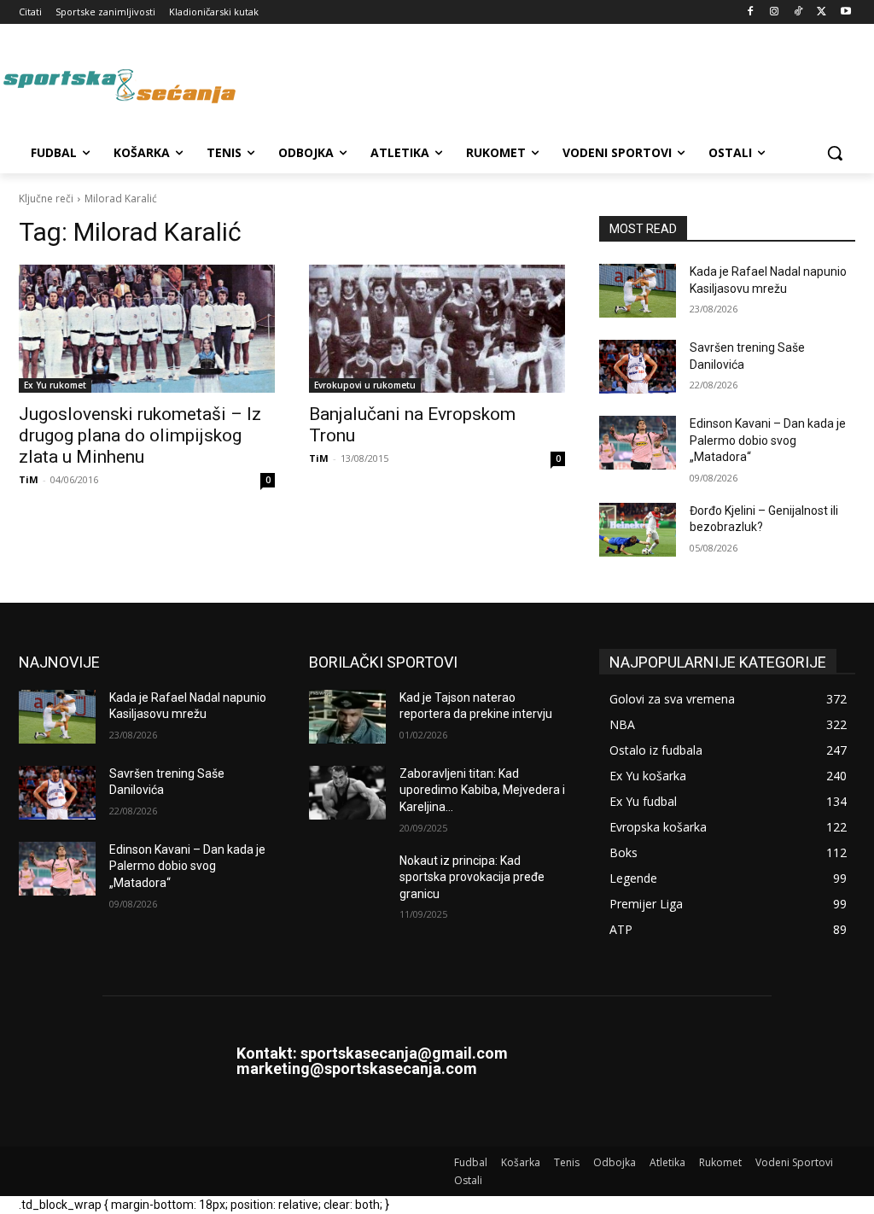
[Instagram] (774, 12)
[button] (834, 152)
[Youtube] (845, 12)
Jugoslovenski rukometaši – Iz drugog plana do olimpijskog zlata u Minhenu (140, 435)
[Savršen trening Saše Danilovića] (637, 367)
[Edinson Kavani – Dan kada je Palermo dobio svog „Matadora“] (637, 443)
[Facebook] (750, 12)
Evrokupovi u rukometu (365, 385)
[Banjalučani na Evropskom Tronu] (437, 329)
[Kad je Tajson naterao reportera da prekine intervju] (347, 717)
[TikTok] (798, 12)
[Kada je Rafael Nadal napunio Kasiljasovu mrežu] (637, 291)
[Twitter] (821, 12)
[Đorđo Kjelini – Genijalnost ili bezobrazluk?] (637, 530)
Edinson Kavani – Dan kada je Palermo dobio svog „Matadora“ (768, 440)
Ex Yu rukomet (55, 385)
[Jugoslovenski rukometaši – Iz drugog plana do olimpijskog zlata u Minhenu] (147, 329)
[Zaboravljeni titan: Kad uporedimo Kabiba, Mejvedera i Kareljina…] (347, 793)
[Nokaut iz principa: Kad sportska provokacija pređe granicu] (347, 880)
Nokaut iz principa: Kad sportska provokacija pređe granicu (472, 877)
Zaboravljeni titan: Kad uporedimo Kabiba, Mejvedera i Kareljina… (482, 790)
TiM (28, 479)
